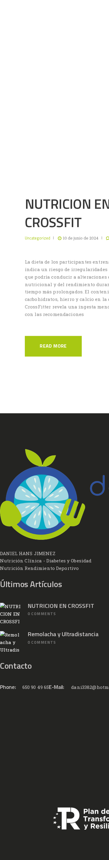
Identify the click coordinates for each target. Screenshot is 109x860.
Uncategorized (37, 238)
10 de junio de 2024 (80, 238)
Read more (53, 346)
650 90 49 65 (35, 687)
